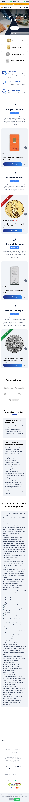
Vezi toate (13, 414)
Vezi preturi (14, 28)
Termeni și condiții (14, 764)
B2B (14, 771)
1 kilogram (18, 571)
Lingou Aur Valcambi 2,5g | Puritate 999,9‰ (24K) (12, 158)
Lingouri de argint (14, 244)
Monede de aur (14, 178)
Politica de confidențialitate (13, 767)
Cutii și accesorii (9, 672)
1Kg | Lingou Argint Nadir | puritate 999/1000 (12, 291)
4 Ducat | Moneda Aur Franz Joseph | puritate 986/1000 (13, 225)
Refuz (11, 799)
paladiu (19, 668)
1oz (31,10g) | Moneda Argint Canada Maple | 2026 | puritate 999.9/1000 (12, 359)
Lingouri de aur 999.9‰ (11, 664)
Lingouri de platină (10, 668)
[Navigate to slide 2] (12, 33)
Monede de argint (14, 311)
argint (17, 666)
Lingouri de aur (14, 110)
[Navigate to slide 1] (11, 33)
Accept (17, 799)
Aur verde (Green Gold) (11, 670)
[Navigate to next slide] (25, 147)
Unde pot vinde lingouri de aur (12, 634)
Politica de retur (13, 769)
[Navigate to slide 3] (15, 33)
